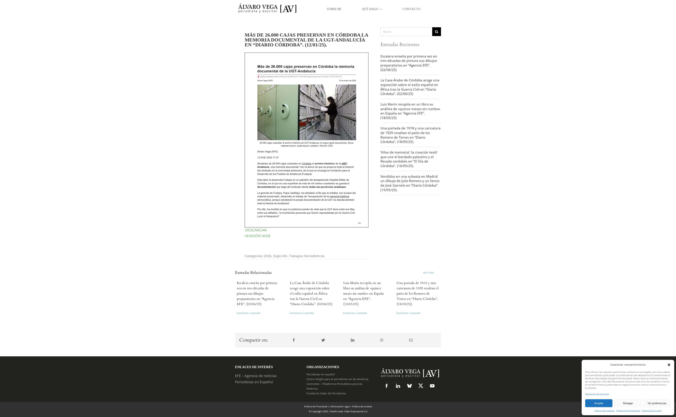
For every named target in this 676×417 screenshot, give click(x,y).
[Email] (410, 340)
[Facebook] (293, 340)
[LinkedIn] (352, 340)
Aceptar (598, 403)
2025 (267, 256)
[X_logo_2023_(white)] (420, 385)
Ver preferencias (657, 403)
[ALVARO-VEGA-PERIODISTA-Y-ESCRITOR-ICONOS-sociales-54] (386, 385)
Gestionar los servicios (597, 394)
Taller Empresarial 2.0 (355, 411)
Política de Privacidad (628, 410)
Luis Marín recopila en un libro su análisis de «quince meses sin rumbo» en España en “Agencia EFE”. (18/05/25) (410, 111)
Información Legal (652, 410)
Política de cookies (604, 410)
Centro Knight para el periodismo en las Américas (337, 379)
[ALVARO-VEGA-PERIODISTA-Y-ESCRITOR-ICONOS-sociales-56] (432, 385)
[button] (669, 365)
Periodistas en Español (254, 382)
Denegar (628, 403)
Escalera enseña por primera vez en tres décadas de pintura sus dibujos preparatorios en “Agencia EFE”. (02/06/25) (408, 63)
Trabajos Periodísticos (306, 256)
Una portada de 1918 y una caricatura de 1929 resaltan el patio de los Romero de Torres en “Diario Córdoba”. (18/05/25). (410, 135)
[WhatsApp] (381, 340)
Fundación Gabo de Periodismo (326, 393)
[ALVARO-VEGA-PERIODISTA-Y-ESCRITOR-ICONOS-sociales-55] (398, 385)
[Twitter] (323, 340)
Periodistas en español (320, 374)
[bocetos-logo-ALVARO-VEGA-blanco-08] (409, 366)
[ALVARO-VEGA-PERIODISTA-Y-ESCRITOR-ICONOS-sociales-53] (409, 385)
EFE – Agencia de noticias (256, 375)
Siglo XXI (280, 256)
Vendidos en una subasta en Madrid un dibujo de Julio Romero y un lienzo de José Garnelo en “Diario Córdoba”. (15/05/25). (409, 183)
